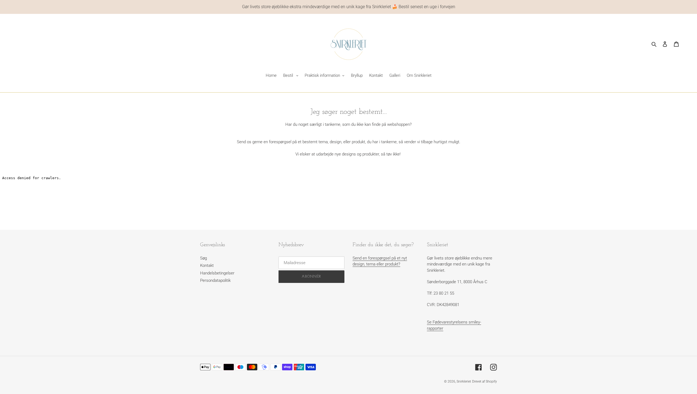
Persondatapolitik (215, 280)
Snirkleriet (464, 381)
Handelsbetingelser (217, 273)
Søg (203, 258)
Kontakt (207, 265)
